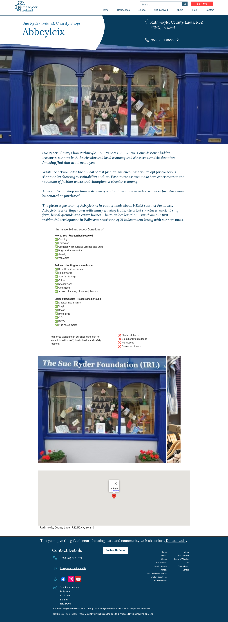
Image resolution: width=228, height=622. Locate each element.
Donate (164, 570)
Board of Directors (181, 559)
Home (164, 552)
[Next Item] (175, 409)
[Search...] (184, 4)
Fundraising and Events (157, 573)
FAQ (187, 563)
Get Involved (161, 563)
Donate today (176, 540)
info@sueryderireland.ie (73, 568)
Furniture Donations (158, 577)
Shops (164, 559)
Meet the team (183, 556)
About (186, 552)
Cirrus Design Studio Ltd (105, 614)
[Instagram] (71, 579)
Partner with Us (160, 581)
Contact (163, 556)
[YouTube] (78, 579)
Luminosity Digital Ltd (142, 614)
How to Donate (160, 566)
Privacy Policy (183, 566)
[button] (144, 10)
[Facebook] (63, 579)
